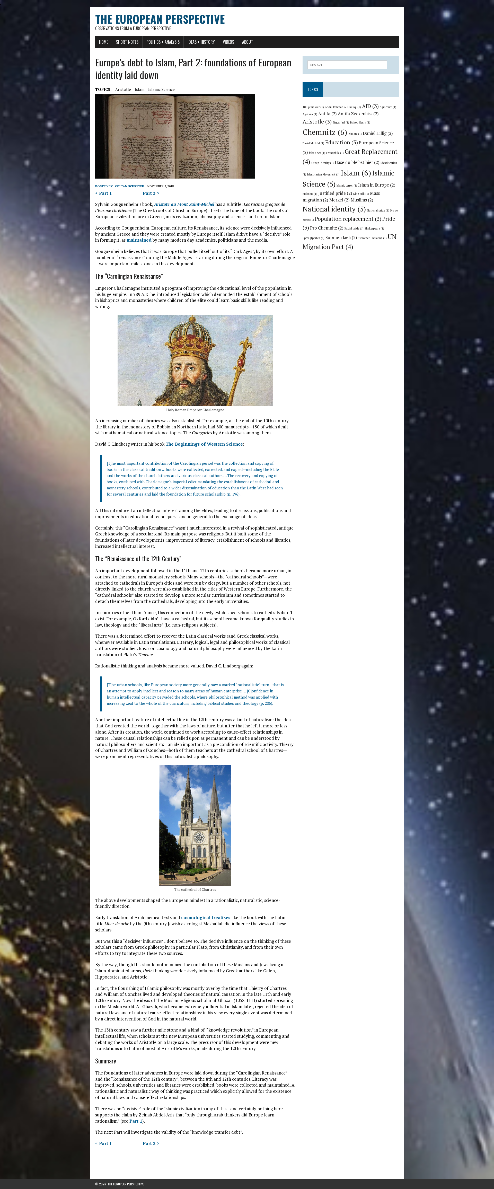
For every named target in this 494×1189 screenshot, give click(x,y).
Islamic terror (347, 185)
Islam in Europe (376, 185)
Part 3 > (151, 193)
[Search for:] (347, 64)
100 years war (313, 107)
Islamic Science (161, 89)
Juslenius (310, 194)
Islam (139, 89)
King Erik (361, 194)
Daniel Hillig (378, 133)
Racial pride (354, 228)
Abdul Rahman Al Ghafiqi (343, 107)
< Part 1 (103, 193)
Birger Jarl (341, 122)
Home (103, 42)
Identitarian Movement (323, 174)
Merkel (339, 200)
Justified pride (335, 193)
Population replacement (348, 218)
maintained (139, 240)
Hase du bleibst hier (357, 162)
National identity (334, 209)
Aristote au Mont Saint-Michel (184, 204)
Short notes (127, 42)
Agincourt (388, 107)
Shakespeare (374, 228)
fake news (317, 153)
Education (341, 142)
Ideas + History (201, 42)
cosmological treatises (205, 917)
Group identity (322, 163)
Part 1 (135, 1121)
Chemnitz (325, 132)
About (247, 42)
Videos (228, 42)
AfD (370, 106)
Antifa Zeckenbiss (358, 114)
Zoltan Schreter (129, 186)
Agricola (310, 114)
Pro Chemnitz (326, 228)
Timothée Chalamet (372, 238)
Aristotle (123, 89)
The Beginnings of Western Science (204, 444)
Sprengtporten (313, 238)
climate (355, 134)
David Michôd (313, 143)
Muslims (362, 200)
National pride (378, 210)
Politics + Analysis (163, 42)
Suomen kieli (341, 237)
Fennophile (335, 153)
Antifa (327, 114)
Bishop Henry (360, 122)
